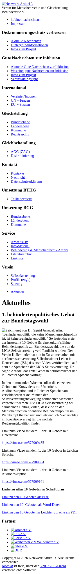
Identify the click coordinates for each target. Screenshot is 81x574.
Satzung (16, 284)
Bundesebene (20, 122)
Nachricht (18, 177)
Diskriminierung (22, 156)
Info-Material (20, 246)
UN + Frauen (20, 100)
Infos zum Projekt (23, 49)
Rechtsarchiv (20, 134)
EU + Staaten (20, 104)
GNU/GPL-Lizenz (53, 566)
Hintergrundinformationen (29, 45)
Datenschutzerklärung (26, 181)
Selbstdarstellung (23, 276)
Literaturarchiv (21, 254)
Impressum (18, 24)
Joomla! (7, 566)
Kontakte (17, 173)
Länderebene (20, 126)
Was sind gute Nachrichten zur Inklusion (39, 71)
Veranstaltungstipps (24, 79)
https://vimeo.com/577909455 (23, 443)
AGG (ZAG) (20, 152)
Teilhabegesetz (21, 199)
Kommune (18, 130)
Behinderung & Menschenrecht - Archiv (39, 250)
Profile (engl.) (20, 280)
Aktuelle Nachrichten (26, 41)
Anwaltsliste (19, 242)
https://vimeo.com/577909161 (23, 481)
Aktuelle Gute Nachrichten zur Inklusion (40, 67)
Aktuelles (17, 291)
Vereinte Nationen (23, 96)
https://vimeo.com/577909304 (23, 462)
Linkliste (17, 258)
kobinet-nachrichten (25, 19)
